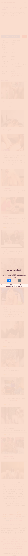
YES (9, 281)
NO (19, 281)
